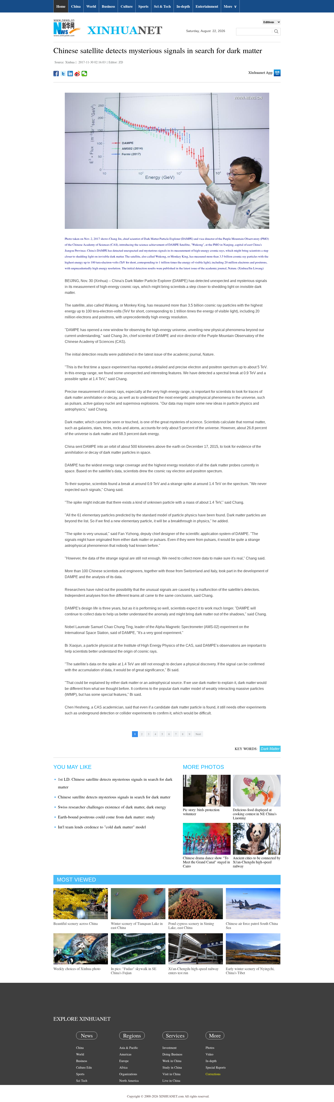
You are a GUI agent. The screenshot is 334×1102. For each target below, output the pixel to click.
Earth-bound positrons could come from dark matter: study (106, 817)
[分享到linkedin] (70, 73)
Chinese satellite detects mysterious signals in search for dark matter (114, 797)
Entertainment (207, 6)
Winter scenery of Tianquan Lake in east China (137, 925)
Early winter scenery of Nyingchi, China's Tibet (250, 970)
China (76, 6)
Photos (210, 1047)
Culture (127, 6)
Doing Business (172, 1054)
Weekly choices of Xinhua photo (76, 968)
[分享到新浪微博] (77, 73)
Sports (143, 6)
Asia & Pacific (128, 1047)
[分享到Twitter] (63, 73)
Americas (125, 1054)
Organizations (128, 1074)
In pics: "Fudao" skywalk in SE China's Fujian (133, 970)
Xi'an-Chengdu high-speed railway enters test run (193, 970)
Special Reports (216, 1067)
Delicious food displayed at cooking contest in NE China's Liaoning (255, 813)
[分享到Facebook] (56, 73)
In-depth (183, 6)
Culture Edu (84, 1067)
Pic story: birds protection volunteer (201, 811)
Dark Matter (270, 749)
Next (198, 734)
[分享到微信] (84, 73)
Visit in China (171, 1074)
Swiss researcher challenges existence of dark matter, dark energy (112, 807)
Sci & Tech (162, 6)
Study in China (172, 1067)
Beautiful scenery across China (75, 923)
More (230, 6)
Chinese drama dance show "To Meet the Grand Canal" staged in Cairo (206, 861)
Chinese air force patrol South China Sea (252, 925)
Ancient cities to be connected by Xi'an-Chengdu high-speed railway (256, 861)
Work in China (171, 1061)
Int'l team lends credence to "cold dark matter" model (102, 827)
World (91, 6)
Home (60, 6)
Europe (124, 1061)
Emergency (169, 1087)
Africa (123, 1067)
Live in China (171, 1080)
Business (108, 6)
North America (129, 1080)
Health (80, 1087)
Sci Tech (81, 1080)
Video (209, 1054)
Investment (169, 1047)
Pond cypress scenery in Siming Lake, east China (191, 925)
